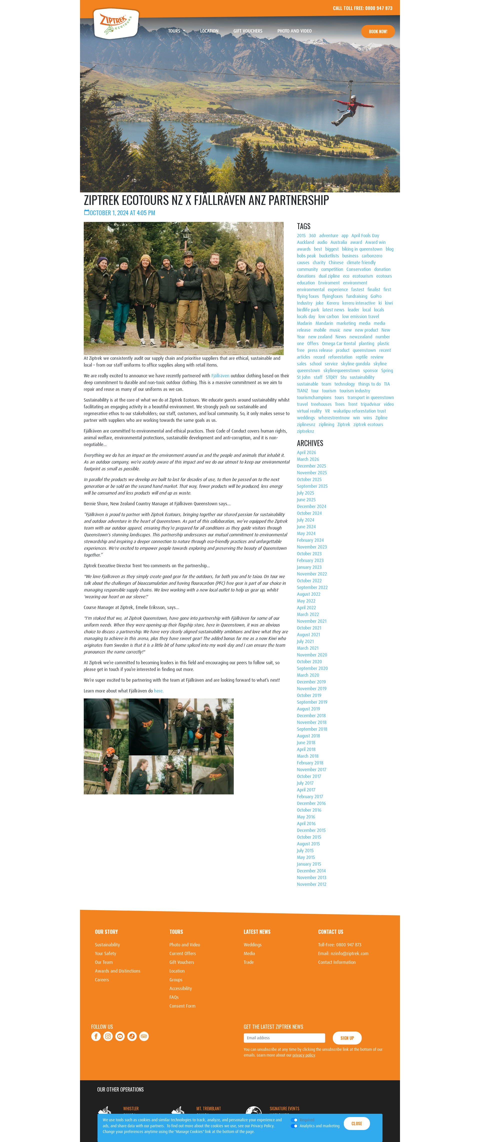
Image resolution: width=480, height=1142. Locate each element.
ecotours (384, 276)
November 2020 (312, 655)
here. (159, 691)
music (335, 330)
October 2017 (309, 776)
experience (338, 290)
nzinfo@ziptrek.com (349, 954)
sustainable (307, 384)
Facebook (96, 1033)
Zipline (382, 418)
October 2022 (309, 581)
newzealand (361, 337)
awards (304, 249)
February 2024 (310, 540)
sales (301, 364)
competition (332, 269)
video (389, 404)
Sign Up (347, 1038)
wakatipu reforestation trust (359, 411)
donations (306, 276)
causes (303, 263)
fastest (357, 290)
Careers (102, 980)
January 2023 (309, 567)
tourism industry (355, 391)
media (364, 323)
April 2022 (306, 608)
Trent (353, 404)
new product (366, 330)
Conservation (358, 269)
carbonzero (372, 256)
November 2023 (312, 547)
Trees (340, 404)
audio (322, 242)
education (306, 283)
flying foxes (308, 296)
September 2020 (312, 668)
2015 (301, 236)
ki (380, 303)
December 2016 (311, 803)
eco (346, 276)
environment (355, 283)
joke (320, 303)
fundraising (356, 296)
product (343, 350)
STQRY (331, 377)
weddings (306, 418)
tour (315, 391)
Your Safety (105, 954)
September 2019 (312, 702)
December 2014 (311, 871)
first (387, 290)
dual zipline (329, 276)
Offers (313, 344)
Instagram (108, 1033)
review (377, 357)
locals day (306, 317)
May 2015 (306, 857)
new (348, 330)
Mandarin (324, 323)
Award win (375, 242)
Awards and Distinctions (117, 971)
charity (319, 263)
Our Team (104, 962)
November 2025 (312, 473)
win (356, 418)
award (356, 242)
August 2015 (308, 844)
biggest (332, 249)
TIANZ (302, 391)
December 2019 (311, 682)
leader (353, 310)
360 (312, 236)
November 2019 (311, 689)
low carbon (328, 317)
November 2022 (312, 574)
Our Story (106, 931)
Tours (176, 931)
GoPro (376, 296)
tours (339, 398)
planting (366, 344)
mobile (320, 330)
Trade (249, 962)
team (326, 384)
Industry (304, 303)
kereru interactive (358, 303)
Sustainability (107, 945)
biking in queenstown (362, 249)
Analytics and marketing (320, 1126)
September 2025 (312, 486)
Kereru (333, 303)
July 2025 (305, 493)
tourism (329, 391)
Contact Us (330, 931)
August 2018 (308, 736)
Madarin (304, 323)
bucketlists (329, 256)
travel (302, 404)
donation (382, 269)
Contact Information (337, 962)
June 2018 (306, 743)
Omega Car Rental (339, 344)
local (366, 310)
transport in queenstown (371, 398)
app (345, 236)
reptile (362, 357)
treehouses (321, 404)
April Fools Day (365, 236)
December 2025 (311, 466)
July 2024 (305, 520)
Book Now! (378, 31)
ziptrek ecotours (368, 425)
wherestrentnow (334, 418)
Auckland (305, 242)
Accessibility (181, 989)
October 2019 (309, 695)
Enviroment (329, 283)
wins (367, 418)
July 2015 (305, 851)
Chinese (336, 263)
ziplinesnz (306, 425)
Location (213, 31)
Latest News (257, 931)
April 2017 (306, 790)
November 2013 (311, 878)
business (350, 256)
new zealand (320, 337)
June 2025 (306, 500)
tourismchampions (314, 398)
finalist (374, 290)
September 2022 (312, 587)
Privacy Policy (262, 1126)
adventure (328, 236)
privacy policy (303, 1055)
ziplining (326, 425)
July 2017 (305, 783)
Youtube (120, 1033)
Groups (176, 980)
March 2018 (307, 756)
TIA (387, 384)
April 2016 (306, 824)
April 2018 (306, 749)
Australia (338, 242)
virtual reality (309, 411)
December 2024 (311, 507)
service (331, 364)
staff (318, 377)
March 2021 (307, 648)
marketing (346, 323)
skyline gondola (355, 364)
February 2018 (310, 763)
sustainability (362, 377)
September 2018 (312, 729)
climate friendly (361, 263)
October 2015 (309, 837)
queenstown (364, 350)
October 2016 (309, 810)
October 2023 (309, 554)
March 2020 (308, 675)
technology (344, 384)
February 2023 (310, 561)
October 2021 (309, 628)
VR (327, 411)
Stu (343, 377)
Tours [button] (175, 31)
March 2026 (308, 459)
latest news (333, 310)
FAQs (174, 997)
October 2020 (309, 662)
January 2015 (309, 864)
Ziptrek (116, 23)
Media (249, 954)
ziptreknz (305, 431)
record (319, 357)
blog (390, 249)
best (318, 249)
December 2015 (311, 830)
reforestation (340, 357)
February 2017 (310, 797)
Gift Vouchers (252, 31)
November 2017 (311, 770)
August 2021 (308, 635)
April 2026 (306, 453)
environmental (310, 290)
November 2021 (311, 621)
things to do (369, 384)
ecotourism (362, 276)
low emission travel (360, 317)
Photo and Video (298, 31)
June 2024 (306, 527)
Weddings (253, 945)
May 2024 (306, 534)
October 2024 (309, 513)
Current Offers (183, 954)
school (316, 364)
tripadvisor (370, 404)
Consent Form (183, 1006)
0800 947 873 (378, 8)
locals (379, 310)
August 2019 (308, 709)
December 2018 (311, 716)
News (341, 337)
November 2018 (311, 722)
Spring (387, 371)
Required (307, 1120)
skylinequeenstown (342, 371)
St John (303, 377)
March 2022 (308, 614)
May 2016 (306, 817)
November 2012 (311, 884)
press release (320, 350)
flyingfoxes (332, 296)
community (307, 269)
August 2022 (308, 594)
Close (357, 1124)
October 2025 (309, 480)
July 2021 (305, 641)
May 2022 (306, 601)
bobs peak (306, 256)
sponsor (370, 371)
